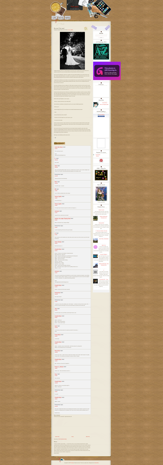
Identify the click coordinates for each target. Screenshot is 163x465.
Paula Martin (58, 334)
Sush (56, 326)
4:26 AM (56, 391)
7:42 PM (56, 360)
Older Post (88, 436)
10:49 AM (56, 327)
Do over (69, 29)
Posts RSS (61, 17)
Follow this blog (101, 116)
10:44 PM (56, 167)
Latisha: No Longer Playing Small (62, 218)
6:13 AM (56, 234)
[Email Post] (55, 137)
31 (86, 28)
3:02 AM (56, 272)
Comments (67, 17)
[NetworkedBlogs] (101, 114)
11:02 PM (56, 175)
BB (55, 189)
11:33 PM (56, 406)
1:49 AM (56, 301)
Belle (56, 181)
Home (54, 17)
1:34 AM (56, 205)
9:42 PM (56, 148)
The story (75, 7)
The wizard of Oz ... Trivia (103, 279)
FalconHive (97, 462)
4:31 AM (56, 375)
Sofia (56, 165)
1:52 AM (56, 368)
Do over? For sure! (59, 28)
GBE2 (72, 29)
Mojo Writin (57, 350)
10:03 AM (56, 382)
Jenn (56, 308)
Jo (55, 233)
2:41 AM (56, 212)
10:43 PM (56, 159)
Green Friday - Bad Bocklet (103, 238)
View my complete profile (104, 104)
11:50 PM (56, 183)
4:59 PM (56, 398)
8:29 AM (56, 317)
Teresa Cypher (58, 196)
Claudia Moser (58, 249)
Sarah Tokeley (58, 241)
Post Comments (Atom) (63, 439)
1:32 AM (56, 197)
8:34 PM (56, 250)
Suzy (56, 374)
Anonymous (57, 292)
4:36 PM (56, 243)
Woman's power (101, 209)
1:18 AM (56, 190)
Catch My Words (59, 147)
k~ (55, 158)
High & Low (104, 245)
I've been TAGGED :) (103, 254)
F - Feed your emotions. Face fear (101, 230)
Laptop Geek (86, 462)
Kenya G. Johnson (59, 366)
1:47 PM (56, 286)
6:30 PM (56, 343)
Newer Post (57, 436)
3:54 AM (56, 227)
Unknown (57, 211)
